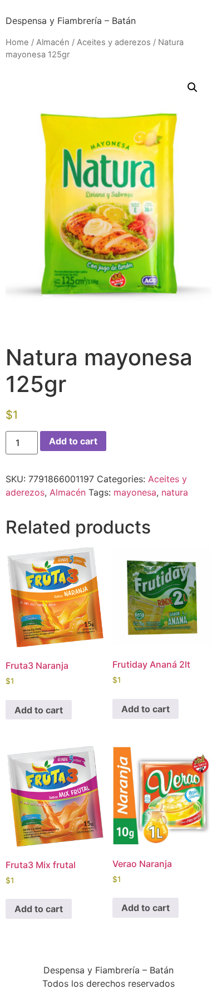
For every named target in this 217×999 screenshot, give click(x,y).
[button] (193, 87)
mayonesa (135, 492)
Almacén (53, 42)
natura (174, 492)
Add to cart (73, 441)
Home (17, 42)
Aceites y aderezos (114, 42)
